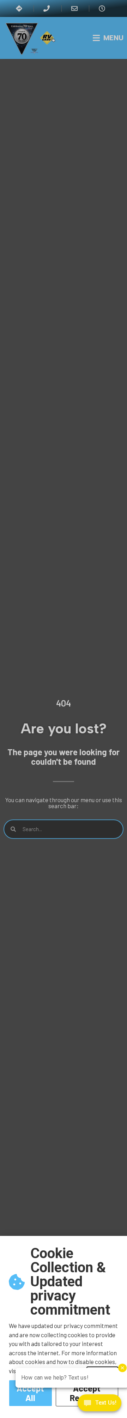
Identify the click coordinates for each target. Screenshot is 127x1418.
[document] (63, 709)
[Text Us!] (99, 1404)
